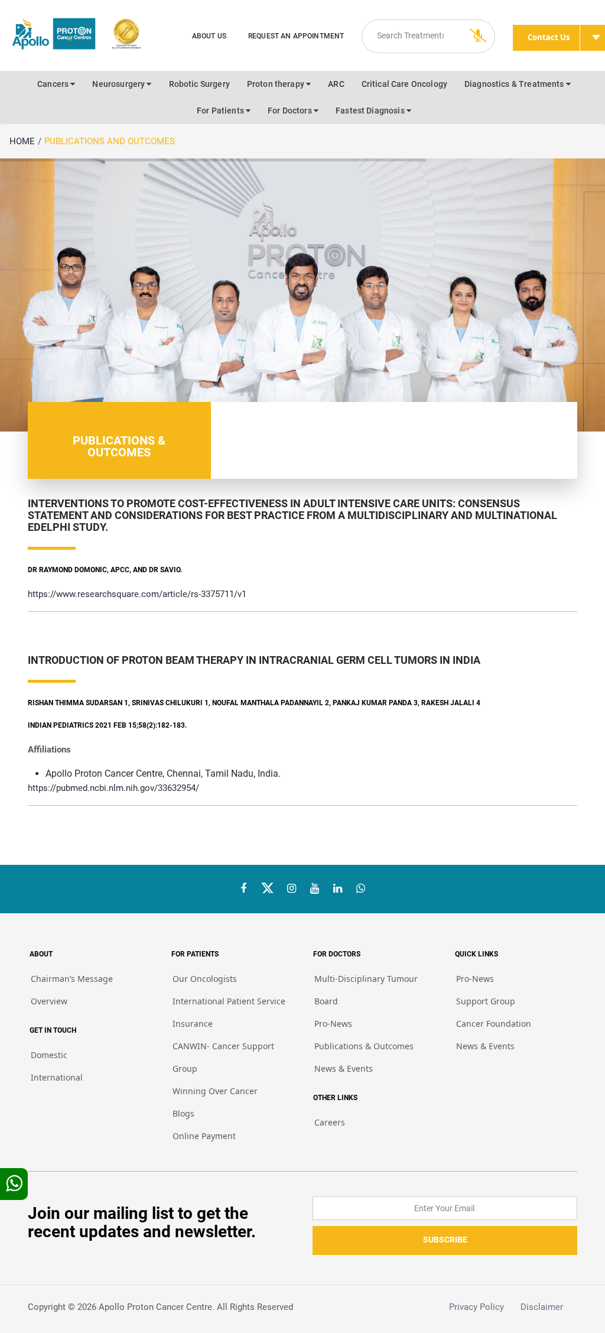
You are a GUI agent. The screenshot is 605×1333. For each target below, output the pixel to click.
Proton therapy (276, 84)
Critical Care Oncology (404, 84)
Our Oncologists (205, 978)
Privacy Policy (485, 1307)
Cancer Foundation (493, 1023)
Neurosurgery (119, 84)
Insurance (193, 1023)
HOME (22, 141)
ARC (336, 84)
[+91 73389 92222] (360, 888)
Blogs (183, 1113)
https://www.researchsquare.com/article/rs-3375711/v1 (137, 594)
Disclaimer (549, 1307)
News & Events (343, 1068)
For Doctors (291, 110)
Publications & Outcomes (364, 1046)
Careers (329, 1122)
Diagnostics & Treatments (515, 84)
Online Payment (204, 1135)
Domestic (49, 1054)
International (57, 1077)
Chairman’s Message (72, 978)
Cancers (53, 84)
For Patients (221, 110)
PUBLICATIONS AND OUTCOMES (109, 141)
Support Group (485, 1001)
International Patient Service (229, 1001)
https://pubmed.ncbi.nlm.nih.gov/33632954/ (113, 788)
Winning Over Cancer (215, 1091)
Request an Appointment (296, 36)
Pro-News (333, 1023)
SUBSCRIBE (445, 1239)
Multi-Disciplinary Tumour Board (366, 990)
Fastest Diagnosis (371, 110)
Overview (49, 1001)
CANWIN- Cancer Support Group (223, 1057)
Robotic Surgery (199, 84)
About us (209, 36)
